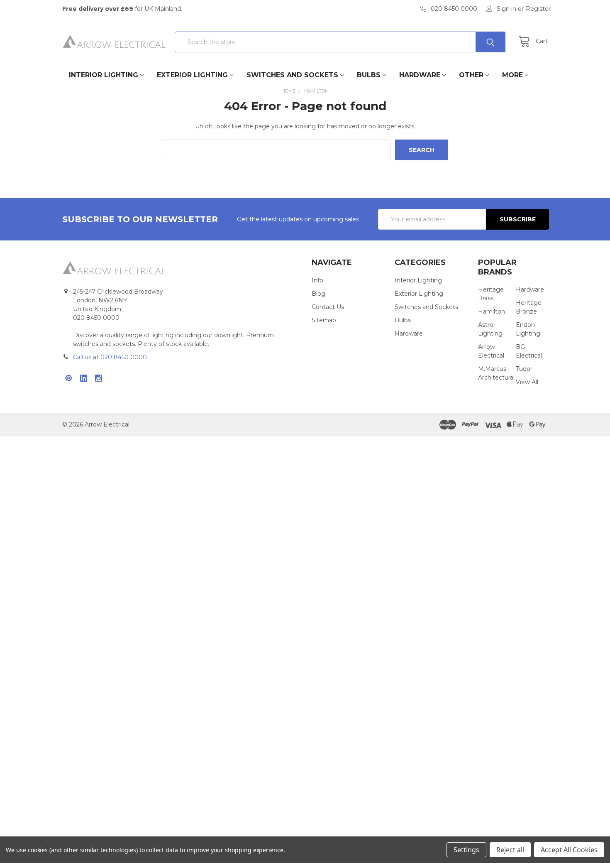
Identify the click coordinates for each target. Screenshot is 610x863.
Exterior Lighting (192, 75)
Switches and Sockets (292, 75)
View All (527, 382)
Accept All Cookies (569, 849)
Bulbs (369, 75)
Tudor (524, 369)
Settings (466, 849)
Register (538, 8)
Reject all (510, 849)
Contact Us (328, 307)
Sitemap (324, 320)
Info (317, 280)
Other (471, 75)
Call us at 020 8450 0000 (110, 357)
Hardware (419, 75)
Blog (318, 293)
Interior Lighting (103, 75)
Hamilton (491, 311)
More (512, 75)
